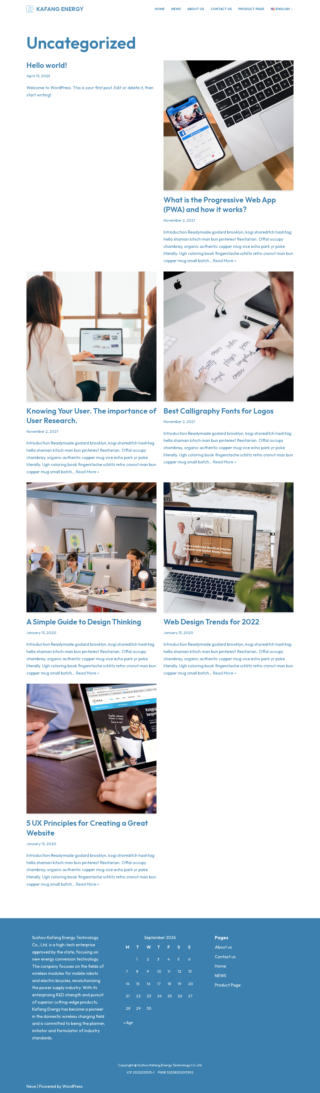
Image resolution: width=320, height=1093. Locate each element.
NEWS (176, 9)
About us (195, 9)
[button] (292, 9)
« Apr (128, 1022)
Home (160, 9)
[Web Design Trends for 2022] (229, 547)
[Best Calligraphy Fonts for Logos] (229, 336)
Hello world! (46, 65)
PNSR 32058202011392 (175, 1072)
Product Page (251, 9)
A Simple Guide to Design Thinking (83, 621)
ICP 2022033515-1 (140, 1072)
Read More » (224, 260)
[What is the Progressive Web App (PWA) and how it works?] (229, 125)
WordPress (72, 1086)
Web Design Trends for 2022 (211, 621)
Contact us (221, 9)
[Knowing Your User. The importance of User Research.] (91, 336)
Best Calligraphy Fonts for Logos (219, 410)
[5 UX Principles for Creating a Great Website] (91, 749)
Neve (31, 1086)
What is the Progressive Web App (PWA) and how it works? (220, 204)
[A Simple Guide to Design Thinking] (91, 547)
